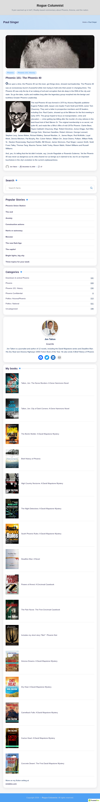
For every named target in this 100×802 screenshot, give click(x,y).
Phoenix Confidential (14, 293)
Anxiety (9, 218)
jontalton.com (11, 784)
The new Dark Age (14, 243)
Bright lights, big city (15, 255)
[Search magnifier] (91, 188)
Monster (9, 237)
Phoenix (10, 73)
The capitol (11, 249)
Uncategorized (12, 309)
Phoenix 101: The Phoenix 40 (23, 77)
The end (9, 212)
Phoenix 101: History (26, 73)
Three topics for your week (17, 262)
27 (41, 166)
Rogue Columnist (50, 5)
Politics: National (12, 304)
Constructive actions (15, 224)
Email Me (50, 344)
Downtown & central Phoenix (17, 278)
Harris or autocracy (14, 231)
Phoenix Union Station (16, 206)
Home (84, 22)
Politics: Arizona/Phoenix (16, 298)
